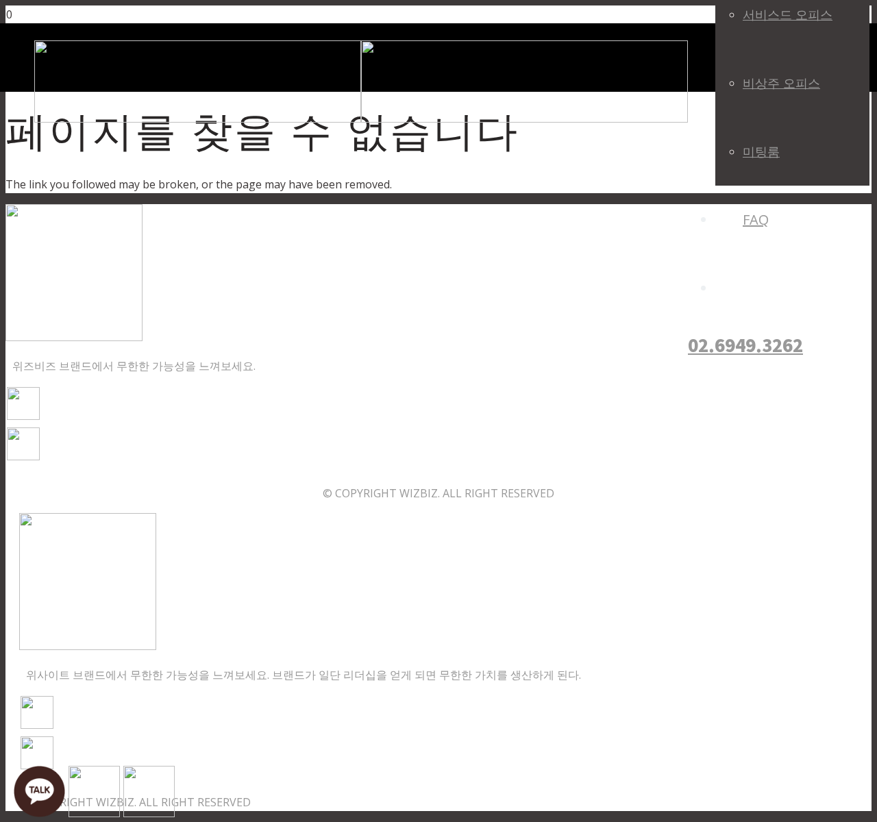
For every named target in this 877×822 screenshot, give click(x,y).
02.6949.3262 (745, 344)
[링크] (361, 118)
